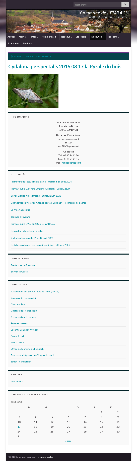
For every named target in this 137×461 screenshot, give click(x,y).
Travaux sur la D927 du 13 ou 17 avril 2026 (33, 223)
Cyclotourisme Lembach (23, 317)
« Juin (67, 440)
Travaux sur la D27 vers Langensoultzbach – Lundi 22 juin (40, 188)
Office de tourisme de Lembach (27, 348)
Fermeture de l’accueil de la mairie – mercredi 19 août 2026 (41, 181)
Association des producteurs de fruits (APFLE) (35, 291)
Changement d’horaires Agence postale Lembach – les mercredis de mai (48, 202)
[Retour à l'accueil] (68, 21)
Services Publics (19, 271)
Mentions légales (45, 457)
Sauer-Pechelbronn (21, 361)
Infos (34, 36)
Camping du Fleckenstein (24, 297)
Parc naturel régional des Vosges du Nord (32, 355)
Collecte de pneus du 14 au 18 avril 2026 (32, 237)
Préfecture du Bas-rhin (23, 265)
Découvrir (97, 36)
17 (19, 426)
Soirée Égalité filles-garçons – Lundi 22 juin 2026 (36, 195)
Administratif (49, 36)
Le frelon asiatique (20, 209)
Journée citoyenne (20, 216)
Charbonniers (18, 304)
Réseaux (66, 36)
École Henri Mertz (20, 323)
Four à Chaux (17, 342)
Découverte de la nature (37, 56)
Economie (13, 43)
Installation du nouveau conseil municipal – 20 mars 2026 (40, 244)
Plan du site (17, 381)
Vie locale (81, 36)
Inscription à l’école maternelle (27, 230)
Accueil (11, 36)
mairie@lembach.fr (71, 162)
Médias (27, 43)
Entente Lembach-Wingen (24, 329)
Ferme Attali (17, 336)
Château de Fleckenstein (24, 310)
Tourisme (112, 36)
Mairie (22, 36)
